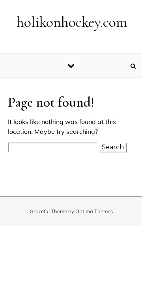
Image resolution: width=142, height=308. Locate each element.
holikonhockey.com (72, 22)
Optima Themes (94, 211)
